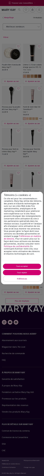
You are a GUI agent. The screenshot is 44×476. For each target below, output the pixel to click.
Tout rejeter (22, 272)
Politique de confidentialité (16, 246)
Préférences (22, 279)
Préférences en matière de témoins (22, 237)
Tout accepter (22, 266)
